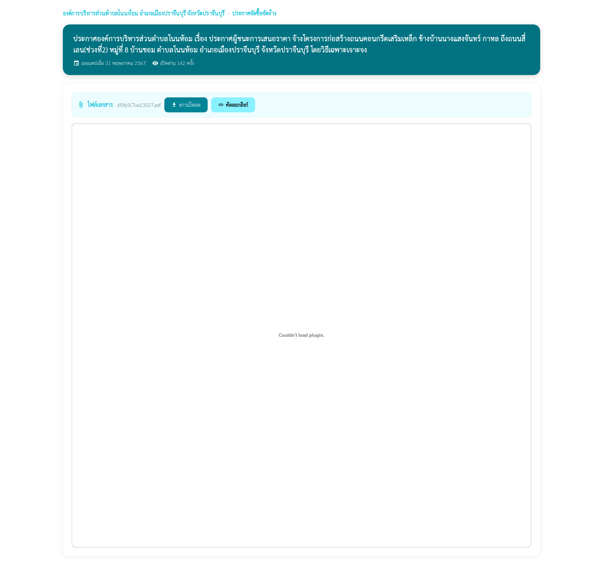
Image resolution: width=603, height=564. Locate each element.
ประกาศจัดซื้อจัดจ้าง (254, 13)
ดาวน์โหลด (186, 104)
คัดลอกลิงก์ (233, 104)
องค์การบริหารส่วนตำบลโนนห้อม (144, 13)
